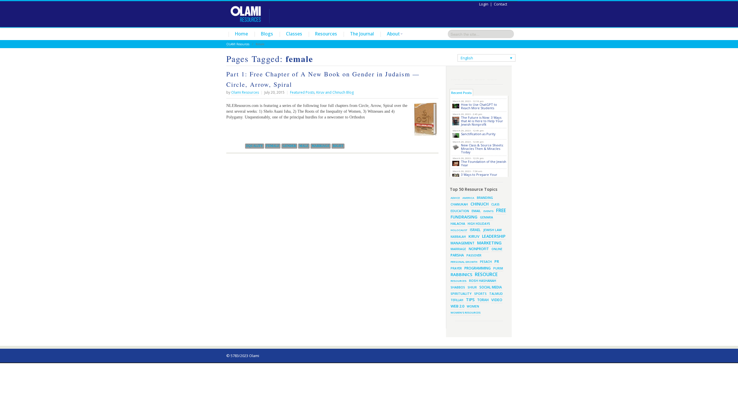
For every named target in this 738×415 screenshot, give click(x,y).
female (272, 146)
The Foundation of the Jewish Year (483, 163)
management (463, 243)
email (476, 211)
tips (470, 299)
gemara (486, 217)
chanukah (459, 204)
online (497, 249)
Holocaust (459, 230)
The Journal (362, 34)
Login (483, 4)
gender (289, 146)
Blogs (267, 34)
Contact (500, 4)
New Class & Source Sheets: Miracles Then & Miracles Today (482, 148)
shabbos (458, 287)
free (501, 210)
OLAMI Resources (237, 44)
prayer (456, 268)
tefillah (457, 300)
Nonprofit (479, 248)
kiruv (473, 236)
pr (496, 261)
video (496, 299)
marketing (489, 243)
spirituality (461, 294)
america (468, 198)
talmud (496, 294)
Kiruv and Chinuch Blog (335, 92)
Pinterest (480, 75)
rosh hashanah (482, 280)
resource (486, 274)
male (303, 146)
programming (477, 268)
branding (485, 198)
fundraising (464, 217)
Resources (326, 34)
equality (254, 146)
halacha (458, 223)
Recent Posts (461, 92)
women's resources (466, 312)
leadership (493, 236)
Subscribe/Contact (492, 75)
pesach (486, 262)
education (460, 211)
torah (483, 300)
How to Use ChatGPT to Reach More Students (479, 106)
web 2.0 (457, 306)
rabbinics (461, 274)
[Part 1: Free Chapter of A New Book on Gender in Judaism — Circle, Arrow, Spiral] (423, 121)
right (338, 146)
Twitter (467, 75)
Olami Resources (245, 92)
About (393, 34)
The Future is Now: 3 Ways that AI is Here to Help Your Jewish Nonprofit (482, 121)
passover (473, 255)
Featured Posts (302, 92)
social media (490, 287)
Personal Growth (464, 262)
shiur (472, 287)
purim (498, 268)
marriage (321, 146)
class (495, 204)
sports (480, 294)
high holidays (479, 224)
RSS (455, 75)
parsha (457, 255)
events (488, 211)
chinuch (479, 204)
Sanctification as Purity (478, 134)
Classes (294, 34)
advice (455, 198)
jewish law (492, 230)
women (473, 306)
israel (475, 229)
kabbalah (458, 237)
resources (458, 281)
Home (241, 34)
